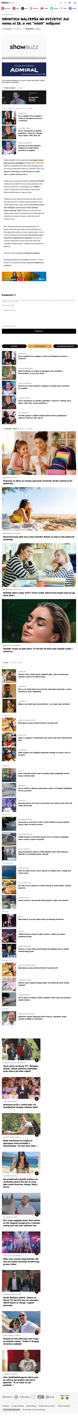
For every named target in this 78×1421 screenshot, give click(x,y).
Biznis (65, 8)
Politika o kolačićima (63, 1406)
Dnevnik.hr (8, 8)
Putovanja (35, 8)
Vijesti (17, 8)
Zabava (74, 8)
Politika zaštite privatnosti (47, 1406)
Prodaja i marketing (18, 1406)
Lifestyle (46, 8)
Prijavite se (39, 331)
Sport (26, 8)
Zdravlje (56, 8)
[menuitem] (69, 3)
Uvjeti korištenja (31, 1406)
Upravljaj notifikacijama (12, 1410)
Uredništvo (5, 1406)
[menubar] (69, 3)
